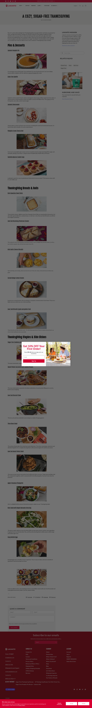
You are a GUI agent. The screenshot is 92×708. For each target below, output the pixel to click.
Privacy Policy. (21, 705)
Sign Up (34, 361)
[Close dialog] (69, 343)
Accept (71, 703)
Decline (83, 703)
